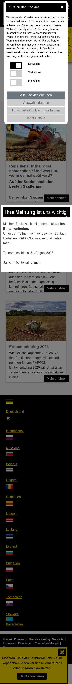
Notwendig (34, 63)
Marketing (34, 80)
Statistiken (34, 72)
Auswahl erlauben (36, 102)
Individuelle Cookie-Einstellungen (36, 110)
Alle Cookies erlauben (36, 95)
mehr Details (36, 118)
